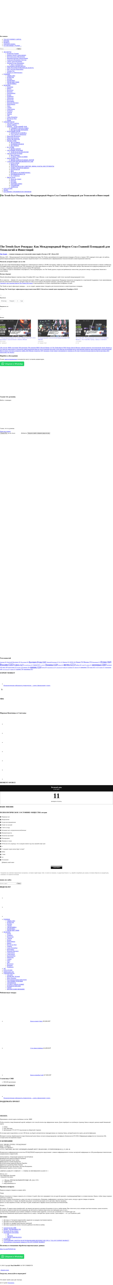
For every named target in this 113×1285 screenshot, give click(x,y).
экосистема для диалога (7, 352)
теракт (102, 667)
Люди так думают (16, 179)
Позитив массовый (7, 835)
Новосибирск (11, 104)
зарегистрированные (11, 359)
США (19, 665)
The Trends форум (57, 347)
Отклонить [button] (11, 1282)
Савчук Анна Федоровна (14, 61)
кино (5, 667)
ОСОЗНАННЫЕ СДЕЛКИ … (13, 45)
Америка (3, 662)
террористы (6, 669)
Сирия (36, 665)
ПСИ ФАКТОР (15, 169)
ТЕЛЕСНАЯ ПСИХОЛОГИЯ (20, 152)
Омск (8, 106)
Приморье (10, 87)
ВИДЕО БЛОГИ (16, 149)
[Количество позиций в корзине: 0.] (2, 689)
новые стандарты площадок (12, 351)
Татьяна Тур (10, 71)
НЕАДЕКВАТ (15, 145)
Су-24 (42, 665)
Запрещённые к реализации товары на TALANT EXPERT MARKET (24, 1242)
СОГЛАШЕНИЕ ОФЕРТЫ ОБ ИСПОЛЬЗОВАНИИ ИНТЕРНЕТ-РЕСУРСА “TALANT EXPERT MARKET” (36, 1240)
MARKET (7, 42)
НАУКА (9, 79)
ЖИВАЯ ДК (14, 164)
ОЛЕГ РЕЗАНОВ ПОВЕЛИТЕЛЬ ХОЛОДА (20, 68)
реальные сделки (48, 351)
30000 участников (13, 347)
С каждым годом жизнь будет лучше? (13, 849)
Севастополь (11, 109)
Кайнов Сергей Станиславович (16, 55)
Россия (7, 664)
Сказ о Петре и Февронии (18, 134)
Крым (79, 662)
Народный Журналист (13, 136)
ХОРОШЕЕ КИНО (16, 184)
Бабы (3, 851)
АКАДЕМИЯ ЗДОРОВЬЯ (15, 981)
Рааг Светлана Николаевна (15, 69)
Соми (3, 854)
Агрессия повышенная (9, 822)
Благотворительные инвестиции (17, 979)
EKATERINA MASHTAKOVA (16, 66)
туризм (12, 669)
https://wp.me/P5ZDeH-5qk (8, 1249)
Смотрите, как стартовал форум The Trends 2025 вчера (16, 283)
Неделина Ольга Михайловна (16, 56)
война (79, 665)
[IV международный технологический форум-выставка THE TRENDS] (56, 328)
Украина (51, 665)
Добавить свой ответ (8, 862)
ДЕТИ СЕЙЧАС (12, 125)
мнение (36, 667)
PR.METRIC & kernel (13, 976)
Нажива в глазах (7, 841)
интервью (99, 664)
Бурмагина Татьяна (13, 53)
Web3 (64, 347)
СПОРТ (9, 925)
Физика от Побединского (14, 72)
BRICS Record (40, 347)
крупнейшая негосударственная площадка (77, 349)
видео (70, 664)
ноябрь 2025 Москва (27, 351)
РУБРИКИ (7, 919)
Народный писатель (13, 137)
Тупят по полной (7, 825)
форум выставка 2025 (102, 351)
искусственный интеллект (48, 349)
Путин (105, 662)
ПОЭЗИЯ (13, 182)
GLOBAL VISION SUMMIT (19, 157)
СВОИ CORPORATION (14, 1237)
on (2, 857)
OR (5, 968)
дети (84, 665)
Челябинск (10, 96)
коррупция (12, 667)
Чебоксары (10, 98)
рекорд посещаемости (60, 351)
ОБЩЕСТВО (11, 76)
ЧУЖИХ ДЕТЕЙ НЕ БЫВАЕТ (20, 168)
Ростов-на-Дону (12, 118)
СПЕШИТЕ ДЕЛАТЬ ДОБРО (20, 128)
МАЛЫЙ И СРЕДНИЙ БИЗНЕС (21, 172)
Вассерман (25, 662)
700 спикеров (32, 347)
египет (89, 665)
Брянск (9, 88)
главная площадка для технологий (90, 347)
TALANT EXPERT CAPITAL (12, 39)
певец (65, 667)
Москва (88, 662)
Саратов (9, 112)
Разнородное (6, 838)
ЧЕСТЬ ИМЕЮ (15, 142)
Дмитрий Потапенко (53, 662)
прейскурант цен (9, 971)
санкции (84, 667)
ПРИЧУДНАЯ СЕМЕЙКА (19, 133)
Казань (9, 95)
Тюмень (9, 114)
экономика (28, 669)
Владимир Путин (37, 662)
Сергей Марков (28, 665)
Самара (9, 107)
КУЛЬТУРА (10, 77)
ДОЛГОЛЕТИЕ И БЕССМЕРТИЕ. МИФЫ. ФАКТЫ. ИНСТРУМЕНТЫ (32, 166)
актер (60, 665)
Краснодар (10, 99)
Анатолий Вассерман (14, 662)
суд (97, 667)
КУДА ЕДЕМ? (15, 163)
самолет (77, 667)
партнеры (10, 1235)
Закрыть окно (4, 1270)
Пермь (9, 120)
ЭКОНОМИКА (12, 83)
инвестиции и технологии (15, 349)
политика (71, 667)
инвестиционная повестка (32, 349)
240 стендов (3, 347)
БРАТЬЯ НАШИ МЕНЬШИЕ (19, 130)
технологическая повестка (88, 351)
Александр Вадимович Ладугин (16, 60)
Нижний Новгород (13, 103)
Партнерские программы (11, 1232)
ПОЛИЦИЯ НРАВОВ (17, 144)
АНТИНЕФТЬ (11, 983)
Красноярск (10, 101)
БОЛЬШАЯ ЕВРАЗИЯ (14, 986)
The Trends (3, 254)
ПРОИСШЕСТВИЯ (13, 82)
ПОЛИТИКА (11, 80)
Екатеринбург (11, 93)
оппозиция (59, 667)
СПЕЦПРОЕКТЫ (9, 973)
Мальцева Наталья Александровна (17, 58)
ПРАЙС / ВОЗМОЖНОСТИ (12, 1229)
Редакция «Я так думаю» (11, 1231)
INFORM (6, 41)
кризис (26, 667)
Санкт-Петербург (12, 117)
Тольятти (10, 110)
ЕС (61, 662)
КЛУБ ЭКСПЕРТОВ (13, 139)
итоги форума (60, 349)
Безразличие (5, 819)
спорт (92, 667)
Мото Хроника (15, 155)
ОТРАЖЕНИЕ (15, 185)
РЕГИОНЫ (7, 932)
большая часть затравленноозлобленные (14, 830)
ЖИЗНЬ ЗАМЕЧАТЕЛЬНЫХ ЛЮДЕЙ (22, 160)
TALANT (10, 975)
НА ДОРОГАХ (15, 176)
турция (19, 669)
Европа (66, 662)
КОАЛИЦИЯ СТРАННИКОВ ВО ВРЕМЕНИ (17, 191)
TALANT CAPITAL (13, 123)
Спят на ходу (6, 827)
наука (44, 667)
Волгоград (10, 90)
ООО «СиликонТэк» (17, 64)
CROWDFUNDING (9, 44)
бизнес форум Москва (73, 347)
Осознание (5, 859)
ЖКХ (12, 171)
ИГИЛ (73, 662)
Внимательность (7, 833)
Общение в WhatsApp (14, 363)
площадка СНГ (38, 351)
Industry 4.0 (48, 347)
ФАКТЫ (13, 180)
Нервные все (6, 817)
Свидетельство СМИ (10, 1228)
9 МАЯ (9, 987)
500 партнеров (23, 347)
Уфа (8, 115)
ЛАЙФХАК (14, 187)
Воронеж (10, 91)
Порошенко (96, 662)
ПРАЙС (6, 190)
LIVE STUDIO (8, 188)
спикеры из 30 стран (73, 351)
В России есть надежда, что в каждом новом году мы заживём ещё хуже (23, 843)
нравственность (51, 667)
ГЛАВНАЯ (7, 1239)
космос (20, 667)
